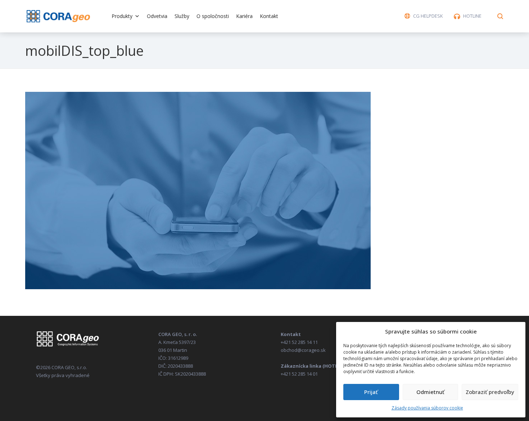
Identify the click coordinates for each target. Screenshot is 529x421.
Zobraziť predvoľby (490, 391)
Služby (182, 16)
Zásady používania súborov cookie (427, 408)
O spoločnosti (212, 16)
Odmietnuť (430, 391)
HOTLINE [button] (472, 16)
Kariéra (244, 16)
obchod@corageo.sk (303, 350)
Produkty (122, 16)
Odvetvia (157, 16)
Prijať (371, 391)
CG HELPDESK (428, 16)
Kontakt (269, 16)
